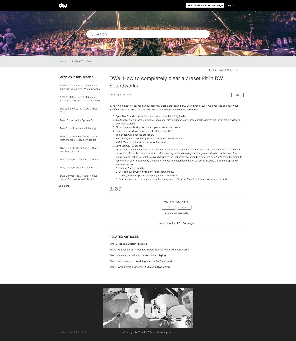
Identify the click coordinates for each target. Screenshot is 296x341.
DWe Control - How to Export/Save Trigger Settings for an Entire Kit (78, 177)
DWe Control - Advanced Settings (78, 128)
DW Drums (64, 61)
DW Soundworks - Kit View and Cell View (79, 110)
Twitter (116, 189)
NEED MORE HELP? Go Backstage (205, 5)
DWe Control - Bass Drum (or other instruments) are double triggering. (79, 138)
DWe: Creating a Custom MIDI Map (128, 243)
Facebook (111, 189)
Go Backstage (186, 223)
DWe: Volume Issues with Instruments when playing (137, 255)
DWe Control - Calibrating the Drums (79, 159)
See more (64, 185)
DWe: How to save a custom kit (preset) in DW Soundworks (141, 261)
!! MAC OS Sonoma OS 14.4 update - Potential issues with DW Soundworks (80, 99)
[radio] (168, 207)
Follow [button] (237, 95)
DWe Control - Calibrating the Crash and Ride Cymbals (79, 150)
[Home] (63, 6)
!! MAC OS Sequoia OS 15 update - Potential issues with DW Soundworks (80, 87)
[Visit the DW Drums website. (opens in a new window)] (148, 308)
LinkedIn (120, 189)
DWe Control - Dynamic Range (76, 167)
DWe (89, 61)
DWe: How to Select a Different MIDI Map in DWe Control (140, 266)
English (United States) (222, 70)
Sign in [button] (231, 5)
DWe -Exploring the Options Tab (77, 120)
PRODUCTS (77, 61)
